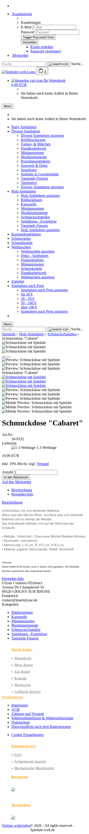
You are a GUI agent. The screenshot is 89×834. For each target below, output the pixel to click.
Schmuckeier (21, 238)
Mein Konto (23, 665)
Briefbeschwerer (33, 140)
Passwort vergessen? (45, 51)
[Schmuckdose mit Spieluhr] (24, 377)
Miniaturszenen (32, 153)
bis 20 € (27, 294)
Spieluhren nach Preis (27, 286)
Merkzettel (19, 55)
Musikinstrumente (34, 213)
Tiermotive (29, 183)
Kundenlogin (21, 14)
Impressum (19, 705)
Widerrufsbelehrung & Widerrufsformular (42, 718)
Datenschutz (20, 722)
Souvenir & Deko (34, 166)
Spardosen (29, 170)
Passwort (27, 32)
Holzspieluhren (32, 260)
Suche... (77, 64)
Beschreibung (21, 490)
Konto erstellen (41, 47)
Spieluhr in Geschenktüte (40, 174)
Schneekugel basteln (30, 761)
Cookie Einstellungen (27, 735)
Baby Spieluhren (24, 127)
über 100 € (29, 307)
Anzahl (7, 472)
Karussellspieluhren (26, 234)
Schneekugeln (22, 243)
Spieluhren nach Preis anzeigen (44, 290)
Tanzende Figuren (34, 178)
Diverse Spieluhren (25, 131)
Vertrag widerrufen (16, 826)
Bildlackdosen (31, 200)
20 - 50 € (27, 299)
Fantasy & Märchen (36, 144)
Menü (7, 106)
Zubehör (17, 281)
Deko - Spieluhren (34, 256)
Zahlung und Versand (27, 714)
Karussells (28, 204)
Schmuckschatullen (35, 217)
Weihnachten (21, 247)
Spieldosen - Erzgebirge (39, 221)
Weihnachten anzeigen (38, 251)
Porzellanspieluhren (35, 161)
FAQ (18, 755)
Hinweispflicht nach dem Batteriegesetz (41, 727)
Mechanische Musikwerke (34, 768)
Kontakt (20, 678)
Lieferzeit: (9, 443)
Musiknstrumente (34, 157)
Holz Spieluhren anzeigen (40, 196)
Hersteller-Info (22, 494)
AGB (15, 709)
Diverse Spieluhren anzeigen (42, 135)
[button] (4, 357)
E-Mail (26, 27)
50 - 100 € (28, 303)
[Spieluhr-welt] (19, 72)
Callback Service (27, 691)
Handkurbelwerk (33, 148)
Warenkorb (22, 658)
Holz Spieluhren (23, 191)
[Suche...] (58, 64)
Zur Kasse (22, 671)
